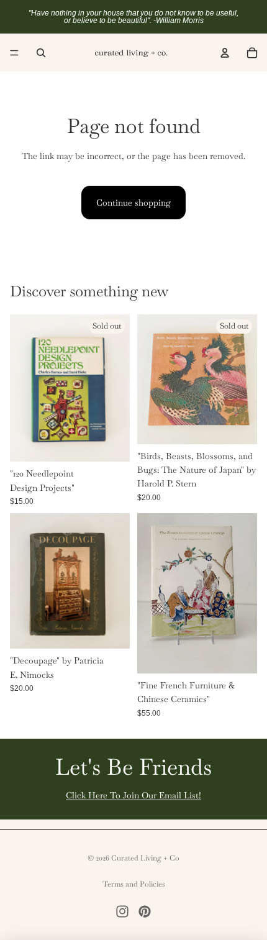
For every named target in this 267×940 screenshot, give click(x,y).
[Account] (224, 52)
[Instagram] (122, 911)
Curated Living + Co (145, 858)
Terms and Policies (133, 884)
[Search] (41, 52)
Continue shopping (133, 202)
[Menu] (14, 53)
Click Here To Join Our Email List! (133, 795)
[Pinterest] (144, 911)
